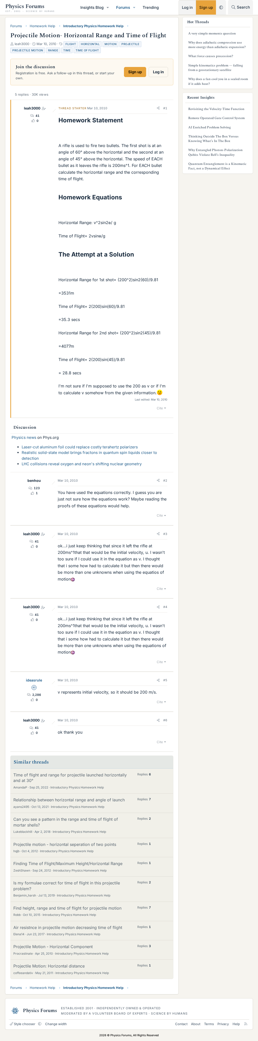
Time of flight (87, 50)
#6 (165, 720)
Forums (123, 7)
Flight (71, 44)
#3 (165, 534)
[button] (108, 7)
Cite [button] (160, 408)
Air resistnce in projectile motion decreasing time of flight (67, 927)
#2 (165, 480)
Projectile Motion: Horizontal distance (49, 965)
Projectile (130, 44)
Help (236, 1024)
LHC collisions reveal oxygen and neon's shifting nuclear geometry (82, 463)
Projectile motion (27, 50)
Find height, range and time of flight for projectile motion (67, 908)
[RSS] (245, 1023)
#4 (165, 607)
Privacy (223, 1024)
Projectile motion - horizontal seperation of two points (64, 844)
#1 (165, 108)
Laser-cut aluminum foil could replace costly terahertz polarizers (80, 447)
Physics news (24, 437)
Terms (209, 1024)
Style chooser (24, 1024)
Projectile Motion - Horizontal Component (53, 946)
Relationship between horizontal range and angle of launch (69, 799)
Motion (110, 44)
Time (67, 50)
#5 (165, 680)
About (195, 1024)
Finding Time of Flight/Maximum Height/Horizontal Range (67, 863)
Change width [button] (56, 1024)
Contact (181, 1024)
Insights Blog (92, 7)
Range (53, 50)
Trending (151, 7)
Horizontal (90, 44)
